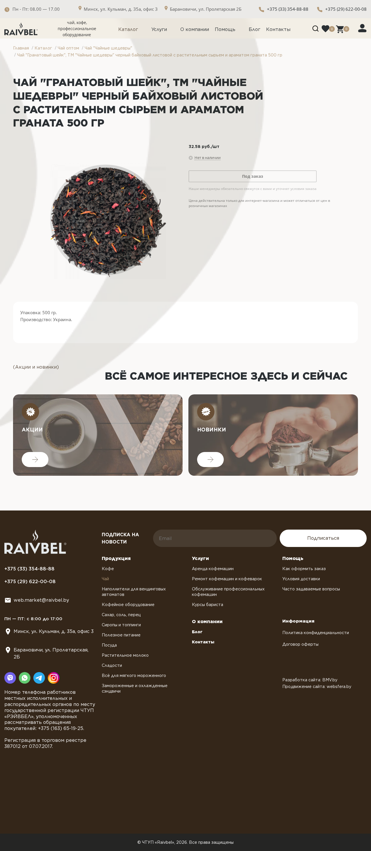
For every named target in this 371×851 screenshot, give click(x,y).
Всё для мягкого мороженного (134, 675)
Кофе (108, 568)
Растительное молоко (125, 655)
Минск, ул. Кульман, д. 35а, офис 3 (54, 631)
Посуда (109, 645)
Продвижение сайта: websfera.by (316, 686)
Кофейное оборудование (128, 604)
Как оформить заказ (304, 568)
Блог (254, 29)
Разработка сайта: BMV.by (309, 680)
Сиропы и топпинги (121, 625)
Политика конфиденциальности (315, 632)
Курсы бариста (207, 604)
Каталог (128, 29)
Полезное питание (121, 635)
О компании (194, 29)
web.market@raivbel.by (41, 600)
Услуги (159, 29)
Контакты (278, 29)
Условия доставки (301, 579)
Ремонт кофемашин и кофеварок (227, 579)
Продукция (116, 558)
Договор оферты (300, 644)
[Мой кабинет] (362, 28)
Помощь (225, 29)
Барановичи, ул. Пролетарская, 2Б (51, 653)
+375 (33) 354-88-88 (287, 9)
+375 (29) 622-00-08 (346, 9)
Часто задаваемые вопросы (311, 589)
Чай (105, 579)
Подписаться (323, 538)
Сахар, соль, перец (121, 614)
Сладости (112, 665)
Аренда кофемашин (213, 568)
